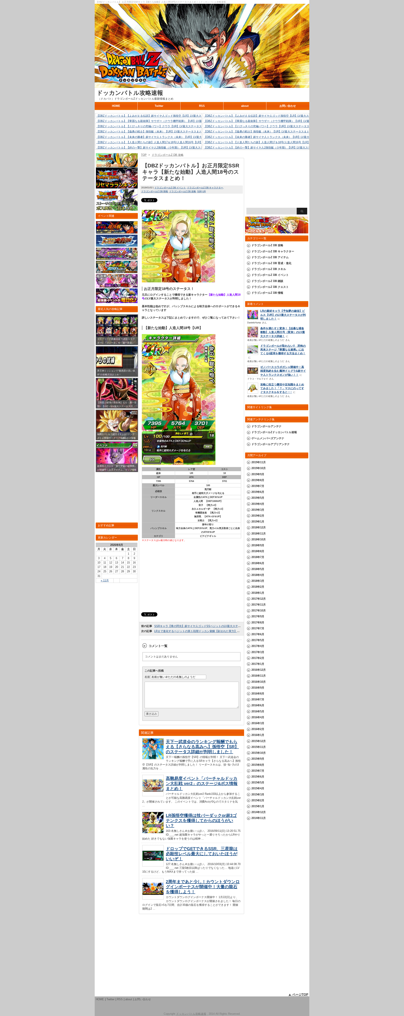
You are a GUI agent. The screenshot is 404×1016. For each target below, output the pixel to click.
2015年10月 (258, 752)
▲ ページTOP (298, 994)
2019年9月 (257, 474)
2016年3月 (257, 723)
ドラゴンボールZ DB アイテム (270, 257)
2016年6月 (257, 705)
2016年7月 (257, 699)
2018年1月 (257, 592)
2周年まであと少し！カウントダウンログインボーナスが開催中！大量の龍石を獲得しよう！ (203, 886)
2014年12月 (258, 812)
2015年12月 (258, 741)
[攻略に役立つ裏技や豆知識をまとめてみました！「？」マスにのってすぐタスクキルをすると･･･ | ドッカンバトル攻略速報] (252, 392)
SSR (199, 191)
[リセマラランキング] (117, 186)
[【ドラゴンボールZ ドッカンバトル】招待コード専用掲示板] (117, 165)
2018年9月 (257, 545)
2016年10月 (258, 681)
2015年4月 (257, 788)
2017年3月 (257, 652)
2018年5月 (257, 569)
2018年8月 (257, 551)
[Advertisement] (191, 577)
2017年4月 (257, 646)
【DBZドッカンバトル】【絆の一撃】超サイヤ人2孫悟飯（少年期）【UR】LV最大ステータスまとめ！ (159, 147)
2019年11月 (258, 462)
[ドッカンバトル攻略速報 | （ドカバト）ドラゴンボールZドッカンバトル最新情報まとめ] (202, 85)
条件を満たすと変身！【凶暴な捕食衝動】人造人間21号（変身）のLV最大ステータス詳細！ (282, 332)
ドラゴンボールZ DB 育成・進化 (271, 263)
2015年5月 (257, 782)
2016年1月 (257, 735)
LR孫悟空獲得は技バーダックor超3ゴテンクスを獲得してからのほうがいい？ (201, 820)
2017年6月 (257, 634)
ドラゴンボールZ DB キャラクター (205, 187)
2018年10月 (258, 539)
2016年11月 (258, 675)
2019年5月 (257, 497)
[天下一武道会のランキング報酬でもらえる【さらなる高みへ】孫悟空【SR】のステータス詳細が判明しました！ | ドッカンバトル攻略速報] (152, 758)
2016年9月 (257, 687)
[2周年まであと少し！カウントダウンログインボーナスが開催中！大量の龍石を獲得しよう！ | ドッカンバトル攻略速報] (152, 898)
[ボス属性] (117, 208)
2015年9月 (257, 758)
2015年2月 (257, 800)
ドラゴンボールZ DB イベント (170, 187)
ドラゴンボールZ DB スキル (268, 269)
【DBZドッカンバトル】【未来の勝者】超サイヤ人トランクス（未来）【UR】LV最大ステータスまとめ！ (161, 137)
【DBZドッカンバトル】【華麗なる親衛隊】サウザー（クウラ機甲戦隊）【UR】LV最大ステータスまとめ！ (162, 121)
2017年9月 (257, 616)
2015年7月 (257, 770)
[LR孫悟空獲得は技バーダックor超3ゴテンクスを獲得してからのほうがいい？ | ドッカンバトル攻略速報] (152, 832)
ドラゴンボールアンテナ (266, 426)
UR (204, 191)
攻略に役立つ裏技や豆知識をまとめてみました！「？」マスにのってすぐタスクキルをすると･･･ (282, 388)
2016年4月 (257, 717)
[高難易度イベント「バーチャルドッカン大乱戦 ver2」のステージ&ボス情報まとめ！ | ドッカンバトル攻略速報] (152, 795)
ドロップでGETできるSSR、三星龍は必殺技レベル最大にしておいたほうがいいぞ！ (202, 853)
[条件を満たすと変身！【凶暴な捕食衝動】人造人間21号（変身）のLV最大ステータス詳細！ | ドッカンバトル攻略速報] (252, 336)
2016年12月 (258, 669)
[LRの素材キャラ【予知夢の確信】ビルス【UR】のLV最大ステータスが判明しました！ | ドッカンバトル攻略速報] (252, 318)
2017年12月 (258, 598)
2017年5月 (257, 640)
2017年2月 (257, 658)
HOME (116, 105)
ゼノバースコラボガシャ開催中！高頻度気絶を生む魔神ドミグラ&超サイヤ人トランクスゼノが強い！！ (283, 370)
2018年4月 (257, 575)
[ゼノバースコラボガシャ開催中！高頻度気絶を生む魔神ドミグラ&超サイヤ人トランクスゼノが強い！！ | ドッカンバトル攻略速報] (252, 375)
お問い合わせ (287, 105)
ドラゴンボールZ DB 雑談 (267, 281)
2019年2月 (257, 515)
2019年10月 (258, 468)
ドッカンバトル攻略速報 (130, 93)
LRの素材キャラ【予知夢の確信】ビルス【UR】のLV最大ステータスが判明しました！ (283, 314)
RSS (202, 105)
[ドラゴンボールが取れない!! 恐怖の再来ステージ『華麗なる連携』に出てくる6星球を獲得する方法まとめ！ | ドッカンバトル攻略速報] (252, 353)
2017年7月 (257, 628)
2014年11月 (258, 818)
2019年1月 (257, 521)
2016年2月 (257, 729)
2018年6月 (257, 563)
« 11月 (105, 580)
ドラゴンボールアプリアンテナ (270, 444)
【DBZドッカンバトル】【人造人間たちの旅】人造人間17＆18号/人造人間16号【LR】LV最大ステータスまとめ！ (166, 142)
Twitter (159, 105)
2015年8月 (257, 764)
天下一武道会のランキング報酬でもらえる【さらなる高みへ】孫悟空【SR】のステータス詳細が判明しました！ (202, 746)
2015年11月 (258, 747)
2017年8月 (257, 622)
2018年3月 (257, 580)
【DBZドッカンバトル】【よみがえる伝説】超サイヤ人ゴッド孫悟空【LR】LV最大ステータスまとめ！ (159, 115)
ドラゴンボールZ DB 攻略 (182, 191)
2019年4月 (257, 503)
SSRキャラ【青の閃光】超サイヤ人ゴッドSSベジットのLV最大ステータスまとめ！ (205, 626)
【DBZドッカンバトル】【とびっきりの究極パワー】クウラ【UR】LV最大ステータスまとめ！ (154, 126)
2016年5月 (257, 711)
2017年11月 (258, 604)
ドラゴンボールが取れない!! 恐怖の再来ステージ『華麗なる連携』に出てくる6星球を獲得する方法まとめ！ (283, 349)
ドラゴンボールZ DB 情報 (154, 191)
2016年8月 (257, 693)
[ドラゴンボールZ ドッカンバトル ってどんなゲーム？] (276, 231)
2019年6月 (257, 491)
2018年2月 (257, 586)
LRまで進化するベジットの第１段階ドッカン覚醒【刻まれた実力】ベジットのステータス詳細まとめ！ (217, 631)
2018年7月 (257, 557)
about (245, 105)
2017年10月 (258, 610)
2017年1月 (257, 663)
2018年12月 (258, 527)
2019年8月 (257, 480)
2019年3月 (257, 509)
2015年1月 (257, 806)
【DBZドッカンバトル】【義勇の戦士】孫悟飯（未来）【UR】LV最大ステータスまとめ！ (151, 131)
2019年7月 (257, 486)
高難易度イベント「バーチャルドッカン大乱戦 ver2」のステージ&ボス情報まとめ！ (202, 783)
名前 (147, 677)
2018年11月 (258, 533)
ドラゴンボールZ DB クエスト (270, 286)
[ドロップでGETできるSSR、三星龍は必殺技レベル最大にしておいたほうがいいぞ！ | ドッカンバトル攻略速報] (152, 865)
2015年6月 (257, 776)
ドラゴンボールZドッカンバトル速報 (274, 432)
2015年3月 (257, 794)
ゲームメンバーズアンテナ (267, 438)
